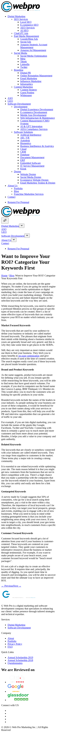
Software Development (19, 103)
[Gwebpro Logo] (20, 11)
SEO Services (21, 19)
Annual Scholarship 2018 (20, 660)
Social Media (20, 53)
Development (20, 106)
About (11, 638)
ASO (10, 98)
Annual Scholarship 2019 (20, 657)
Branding (18, 70)
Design (17, 171)
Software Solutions (23, 132)
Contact (11, 197)
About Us (12, 185)
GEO (10, 101)
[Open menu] (5, 221)
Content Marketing (23, 87)
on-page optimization (28, 355)
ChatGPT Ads (21, 33)
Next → (17, 586)
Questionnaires (15, 663)
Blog (16, 191)
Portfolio (18, 188)
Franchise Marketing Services (29, 194)
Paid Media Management (26, 36)
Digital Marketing (16, 16)
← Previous (7, 586)
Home (4, 275)
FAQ (10, 646)
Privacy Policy (15, 644)
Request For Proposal (18, 202)
